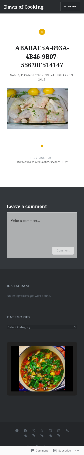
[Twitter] (34, 430)
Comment (63, 250)
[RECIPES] (67, 430)
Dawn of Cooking (24, 7)
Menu (72, 6)
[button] (32, 380)
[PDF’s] (34, 435)
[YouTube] (25, 435)
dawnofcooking (35, 75)
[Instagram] (50, 430)
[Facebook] (17, 430)
